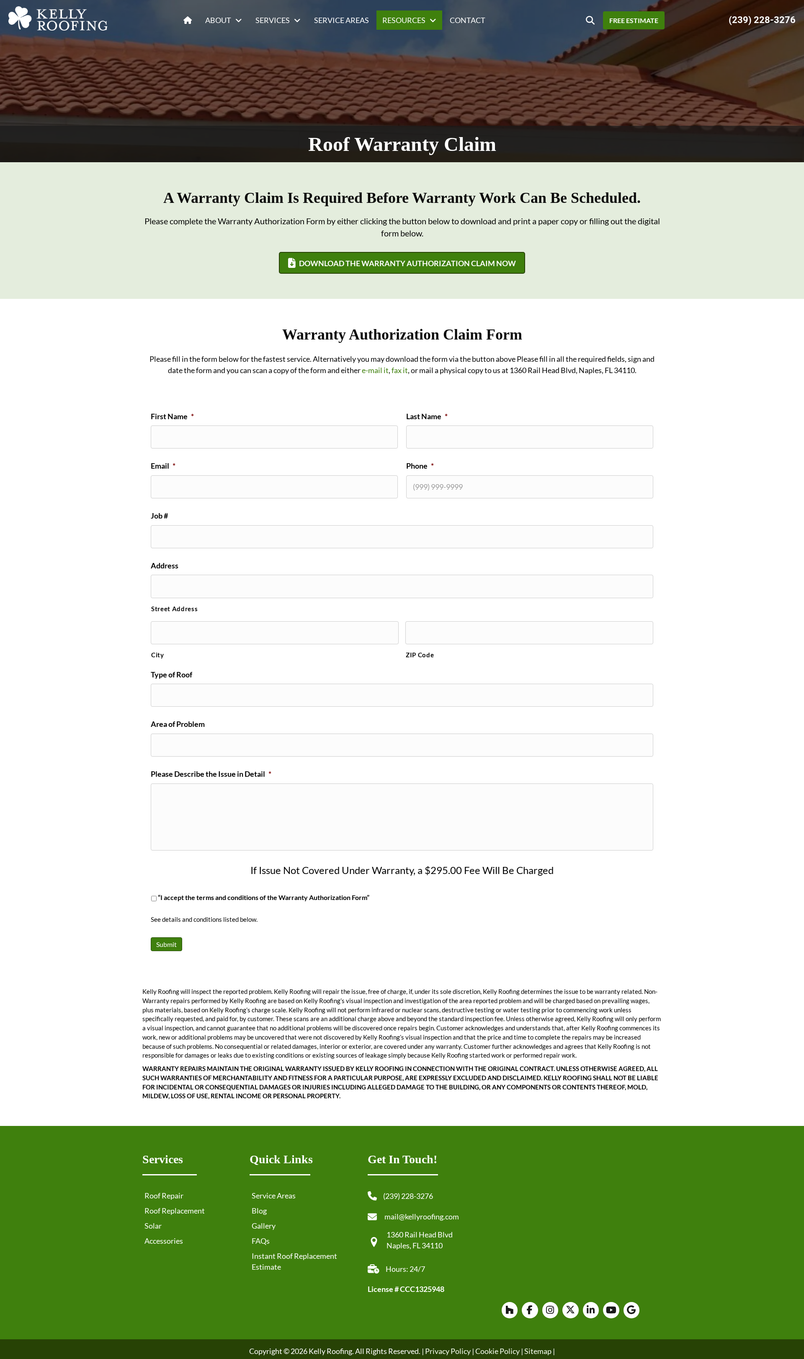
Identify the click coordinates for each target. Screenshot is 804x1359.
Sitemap (537, 1351)
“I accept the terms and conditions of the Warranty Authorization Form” (263, 897)
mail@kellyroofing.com (421, 1216)
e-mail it (375, 370)
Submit (166, 944)
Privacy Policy (448, 1351)
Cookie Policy (497, 1351)
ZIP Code (420, 655)
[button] (590, 20)
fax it (400, 370)
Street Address (174, 608)
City (157, 655)
